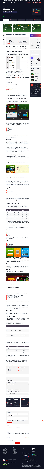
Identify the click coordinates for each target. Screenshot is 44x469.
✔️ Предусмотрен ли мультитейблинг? (11, 382)
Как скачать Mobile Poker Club (11, 42)
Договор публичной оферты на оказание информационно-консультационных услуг (31, 461)
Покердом (23, 448)
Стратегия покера (15, 452)
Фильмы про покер (5, 451)
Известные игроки (5, 449)
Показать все (38, 22)
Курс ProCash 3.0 (14, 449)
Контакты (17, 2)
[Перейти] (32, 454)
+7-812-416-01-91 (13, 2)
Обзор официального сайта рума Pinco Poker (26, 453)
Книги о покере (4, 450)
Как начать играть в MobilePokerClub (23, 42)
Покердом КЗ (4, 453)
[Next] (28, 402)
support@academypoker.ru (37, 0)
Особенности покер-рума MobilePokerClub (10, 40)
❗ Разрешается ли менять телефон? (11, 393)
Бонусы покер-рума (10, 41)
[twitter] (4, 39)
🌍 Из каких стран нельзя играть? (11, 384)
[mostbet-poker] (24, 399)
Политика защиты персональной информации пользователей (28, 460)
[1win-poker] (16, 399)
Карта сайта (23, 462)
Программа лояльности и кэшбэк (22, 41)
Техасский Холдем (9, 89)
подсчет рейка (17, 77)
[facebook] (4, 42)
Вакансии (33, 448)
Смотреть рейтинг (26, 396)
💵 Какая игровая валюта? (10, 380)
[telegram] (4, 37)
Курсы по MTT (14, 450)
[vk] (4, 44)
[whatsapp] (4, 35)
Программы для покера (5, 452)
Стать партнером (34, 449)
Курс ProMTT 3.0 (14, 448)
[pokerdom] (9, 399)
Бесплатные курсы (38, 2)
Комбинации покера (5, 448)
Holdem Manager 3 (15, 453)
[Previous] (6, 402)
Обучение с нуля (14, 451)
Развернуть (8, 43)
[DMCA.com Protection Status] (11, 464)
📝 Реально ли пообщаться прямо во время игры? (13, 391)
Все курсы (33, 447)
